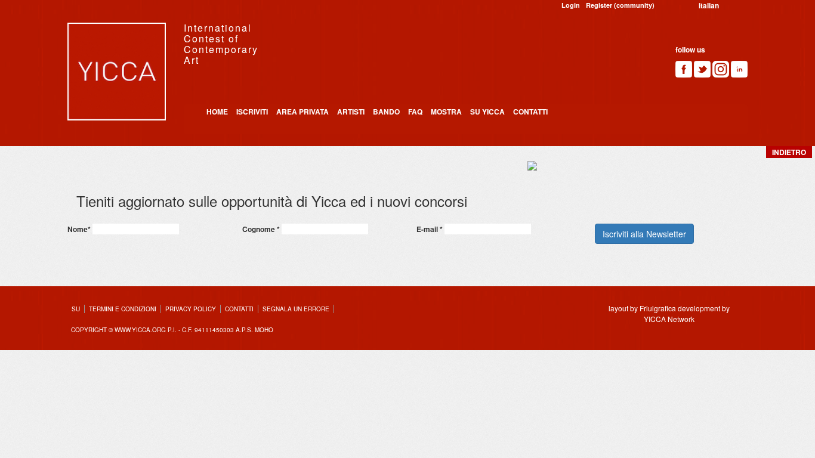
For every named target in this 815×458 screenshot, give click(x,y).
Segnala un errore (296, 309)
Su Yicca (487, 111)
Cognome (261, 229)
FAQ (415, 111)
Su (76, 309)
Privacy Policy (190, 309)
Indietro (789, 152)
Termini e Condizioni (122, 309)
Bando (386, 111)
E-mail (429, 229)
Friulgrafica (658, 308)
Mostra (446, 111)
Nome (79, 229)
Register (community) (620, 5)
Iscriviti (252, 111)
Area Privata (302, 111)
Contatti (530, 111)
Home (217, 111)
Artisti (351, 111)
